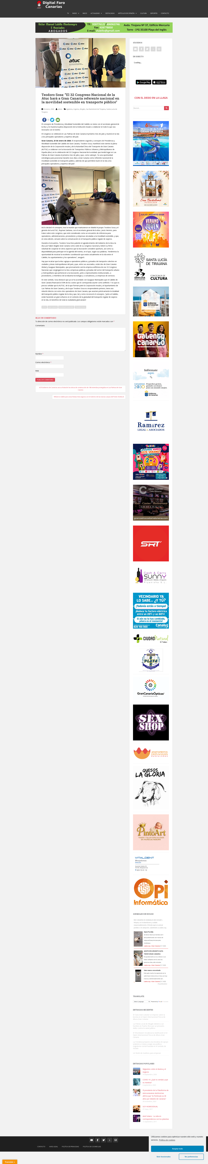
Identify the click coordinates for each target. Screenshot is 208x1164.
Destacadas (109, 13)
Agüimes (69, 109)
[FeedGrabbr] (151, 983)
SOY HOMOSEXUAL (150, 1106)
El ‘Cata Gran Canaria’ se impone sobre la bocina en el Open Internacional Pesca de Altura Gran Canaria (149, 1017)
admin (60, 109)
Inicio (85, 13)
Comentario (40, 325)
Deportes (153, 13)
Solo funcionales (164, 1157)
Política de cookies (167, 1140)
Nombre (39, 354)
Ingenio (76, 109)
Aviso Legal (53, 1147)
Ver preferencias (191, 1157)
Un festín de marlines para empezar (147, 1053)
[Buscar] (166, 108)
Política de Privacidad (70, 1147)
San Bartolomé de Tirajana (95, 109)
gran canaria (52, 307)
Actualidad (95, 13)
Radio (74, 13)
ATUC (44, 307)
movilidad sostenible (66, 307)
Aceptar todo (177, 1149)
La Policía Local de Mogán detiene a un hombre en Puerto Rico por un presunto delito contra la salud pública (148, 1026)
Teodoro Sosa (80, 307)
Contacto (165, 13)
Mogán (82, 109)
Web (37, 371)
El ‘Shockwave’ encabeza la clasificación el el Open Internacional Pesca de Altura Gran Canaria (150, 1035)
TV (68, 13)
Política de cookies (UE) (92, 1147)
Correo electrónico (43, 362)
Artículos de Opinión (126, 13)
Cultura (143, 13)
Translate (165, 1001)
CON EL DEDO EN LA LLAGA (151, 97)
